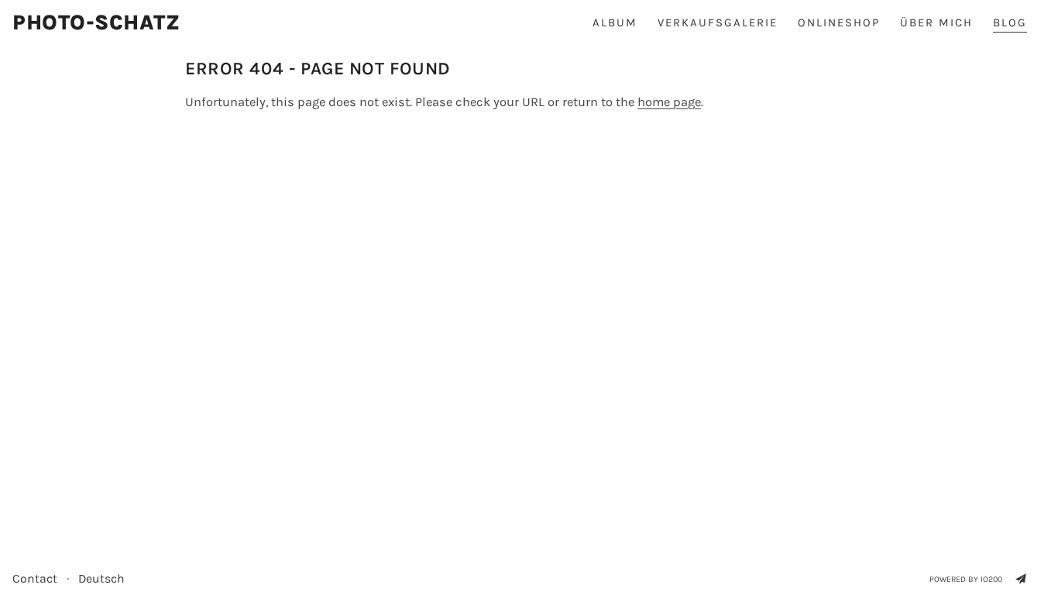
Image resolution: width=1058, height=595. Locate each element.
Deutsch (101, 578)
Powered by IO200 (965, 579)
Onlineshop (839, 22)
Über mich (936, 22)
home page (669, 102)
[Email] (1021, 579)
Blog (1010, 22)
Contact (34, 578)
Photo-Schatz (96, 22)
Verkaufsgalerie (718, 22)
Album (615, 22)
